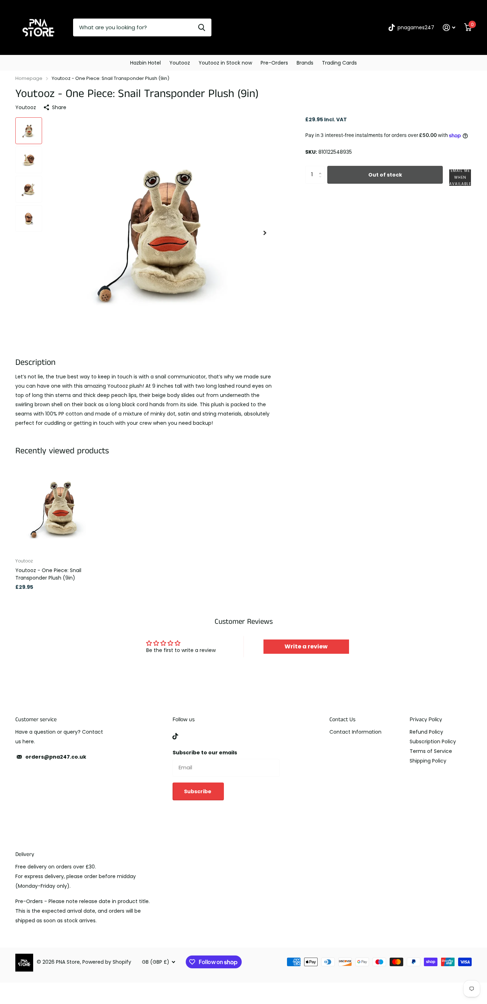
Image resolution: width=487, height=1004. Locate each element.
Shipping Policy (428, 760)
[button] (265, 232)
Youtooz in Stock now (225, 62)
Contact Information (355, 731)
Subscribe (198, 791)
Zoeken (201, 27)
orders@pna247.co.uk (55, 756)
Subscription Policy (433, 741)
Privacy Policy (426, 719)
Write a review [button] (306, 646)
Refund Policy (426, 731)
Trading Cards (339, 62)
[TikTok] (175, 736)
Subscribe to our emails (205, 752)
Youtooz (179, 62)
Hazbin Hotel (145, 62)
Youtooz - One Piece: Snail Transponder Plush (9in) (48, 574)
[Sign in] (449, 28)
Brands (305, 62)
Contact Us (342, 719)
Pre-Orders (274, 62)
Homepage (28, 78)
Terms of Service (431, 751)
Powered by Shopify (106, 961)
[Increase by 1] (322, 168)
